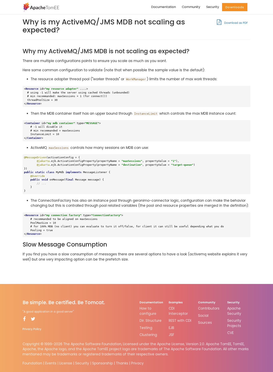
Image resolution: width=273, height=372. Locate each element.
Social (203, 315)
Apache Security (234, 311)
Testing (145, 327)
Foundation (32, 363)
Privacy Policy (32, 329)
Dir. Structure (150, 320)
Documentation (163, 7)
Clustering (148, 334)
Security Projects (234, 323)
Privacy (137, 363)
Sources (205, 322)
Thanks (122, 363)
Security (212, 7)
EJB (171, 327)
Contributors (208, 308)
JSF (171, 334)
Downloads (234, 7)
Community (191, 7)
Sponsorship (102, 363)
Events (50, 363)
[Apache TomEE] (41, 7)
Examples (176, 302)
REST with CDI (180, 320)
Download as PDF (235, 23)
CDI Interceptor (178, 311)
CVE (230, 332)
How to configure (147, 311)
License (65, 363)
